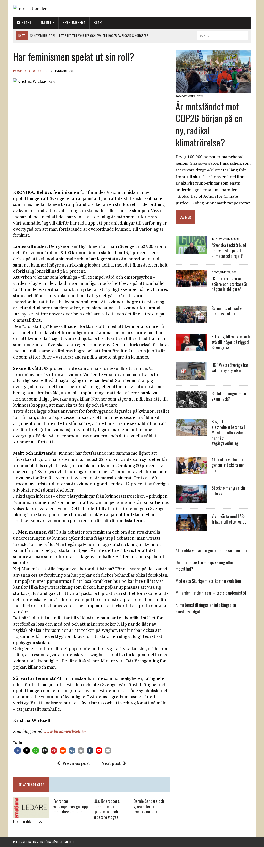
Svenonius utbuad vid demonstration (228, 311)
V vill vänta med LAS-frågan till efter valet (229, 519)
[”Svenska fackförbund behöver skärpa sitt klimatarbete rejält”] (191, 250)
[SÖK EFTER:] (222, 35)
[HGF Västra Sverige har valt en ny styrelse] (191, 376)
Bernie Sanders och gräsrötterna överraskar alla (149, 806)
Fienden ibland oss (27, 821)
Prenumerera (74, 23)
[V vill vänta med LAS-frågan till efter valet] (191, 527)
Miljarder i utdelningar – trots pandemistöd (211, 593)
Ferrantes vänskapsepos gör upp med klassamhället (70, 806)
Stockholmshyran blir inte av (229, 490)
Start (99, 23)
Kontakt (24, 23)
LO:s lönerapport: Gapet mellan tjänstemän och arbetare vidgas (106, 809)
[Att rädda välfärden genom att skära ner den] (191, 471)
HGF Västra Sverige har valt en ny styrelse (230, 367)
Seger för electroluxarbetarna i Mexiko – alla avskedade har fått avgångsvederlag (231, 432)
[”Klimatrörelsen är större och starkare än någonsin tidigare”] (191, 283)
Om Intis (47, 23)
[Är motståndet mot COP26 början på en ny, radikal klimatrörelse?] (213, 89)
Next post (111, 763)
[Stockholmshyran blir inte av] (191, 499)
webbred (40, 71)
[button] (17, 750)
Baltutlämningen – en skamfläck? (229, 396)
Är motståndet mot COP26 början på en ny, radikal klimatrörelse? (209, 124)
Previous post (76, 763)
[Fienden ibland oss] (31, 814)
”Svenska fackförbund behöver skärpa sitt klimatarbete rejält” (229, 250)
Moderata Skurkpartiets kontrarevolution (208, 581)
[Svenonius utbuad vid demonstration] (191, 319)
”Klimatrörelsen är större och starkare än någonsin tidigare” (230, 284)
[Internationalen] (132, 8)
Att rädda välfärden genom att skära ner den (228, 465)
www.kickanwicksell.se (64, 731)
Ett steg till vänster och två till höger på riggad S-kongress (231, 342)
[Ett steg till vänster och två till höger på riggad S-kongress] (191, 348)
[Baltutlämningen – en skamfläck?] (191, 405)
